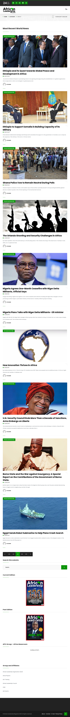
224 (26, 554)
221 (13, 554)
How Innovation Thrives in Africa (20, 365)
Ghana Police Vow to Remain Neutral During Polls (28, 182)
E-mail (53, 714)
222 (18, 554)
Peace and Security (9, 36)
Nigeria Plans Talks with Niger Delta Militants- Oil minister (33, 312)
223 (22, 554)
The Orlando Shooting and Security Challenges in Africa (32, 235)
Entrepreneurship (8, 330)
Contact (48, 714)
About (43, 714)
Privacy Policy (58, 714)
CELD (4, 687)
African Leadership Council (10, 683)
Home (5, 16)
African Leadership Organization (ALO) (13, 671)
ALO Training (6, 679)
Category (12, 16)
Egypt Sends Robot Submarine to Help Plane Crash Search (33, 533)
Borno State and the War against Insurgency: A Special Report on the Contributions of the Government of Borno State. (32, 477)
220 (9, 554)
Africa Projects (6, 675)
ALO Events (6, 691)
